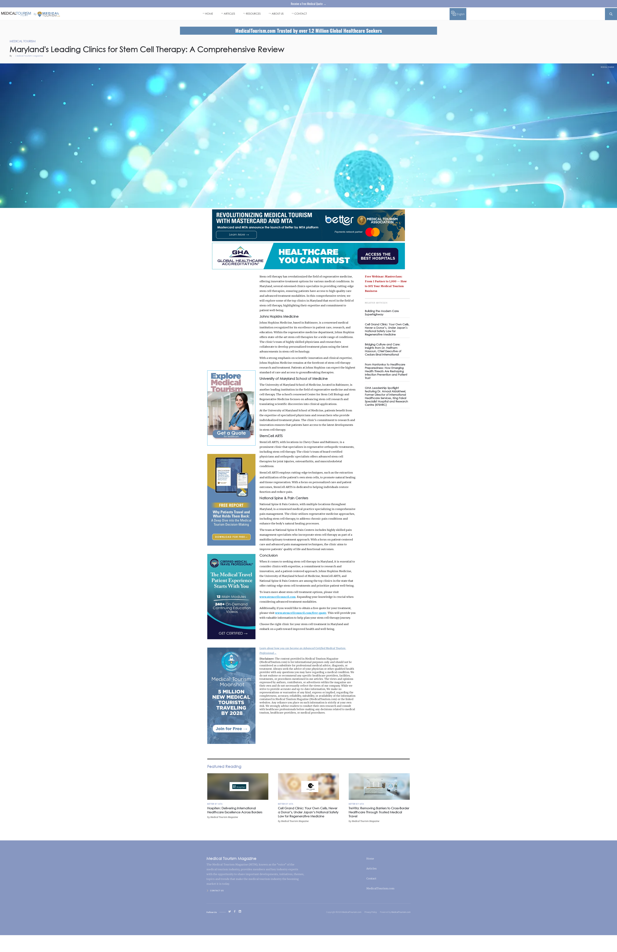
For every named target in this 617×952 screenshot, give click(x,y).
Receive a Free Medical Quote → (308, 4)
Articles (371, 868)
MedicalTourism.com (380, 888)
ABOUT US (278, 13)
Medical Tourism (607, 67)
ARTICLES (229, 13)
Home (370, 858)
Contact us (217, 890)
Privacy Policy (371, 912)
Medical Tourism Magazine (29, 56)
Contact (371, 878)
